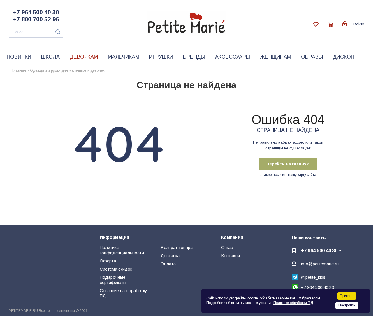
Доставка (170, 255)
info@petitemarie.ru (320, 263)
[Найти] (56, 32)
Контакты (230, 255)
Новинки (19, 57)
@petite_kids (313, 277)
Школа (50, 57)
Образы (312, 57)
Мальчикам (123, 57)
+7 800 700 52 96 (36, 19)
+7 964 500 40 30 (36, 12)
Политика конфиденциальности (122, 250)
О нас (227, 247)
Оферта (108, 260)
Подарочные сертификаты (113, 280)
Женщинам (275, 57)
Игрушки (161, 57)
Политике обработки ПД (293, 303)
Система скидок (116, 268)
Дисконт (345, 57)
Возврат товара (177, 247)
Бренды (194, 57)
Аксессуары (232, 57)
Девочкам (84, 57)
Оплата (168, 263)
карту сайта (307, 175)
